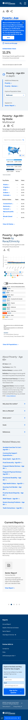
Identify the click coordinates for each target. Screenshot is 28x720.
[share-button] (11, 11)
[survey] (2, 718)
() (11, 396)
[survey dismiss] (19, 718)
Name (5, 677)
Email (5, 683)
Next (8, 37)
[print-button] (7, 11)
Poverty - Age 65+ (10, 19)
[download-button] (3, 11)
